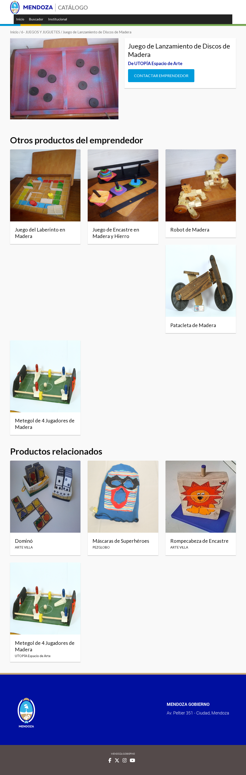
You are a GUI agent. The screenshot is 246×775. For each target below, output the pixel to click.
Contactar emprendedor (161, 75)
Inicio (20, 19)
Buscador (36, 19)
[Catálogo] (31, 7)
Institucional (57, 19)
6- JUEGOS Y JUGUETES (40, 32)
